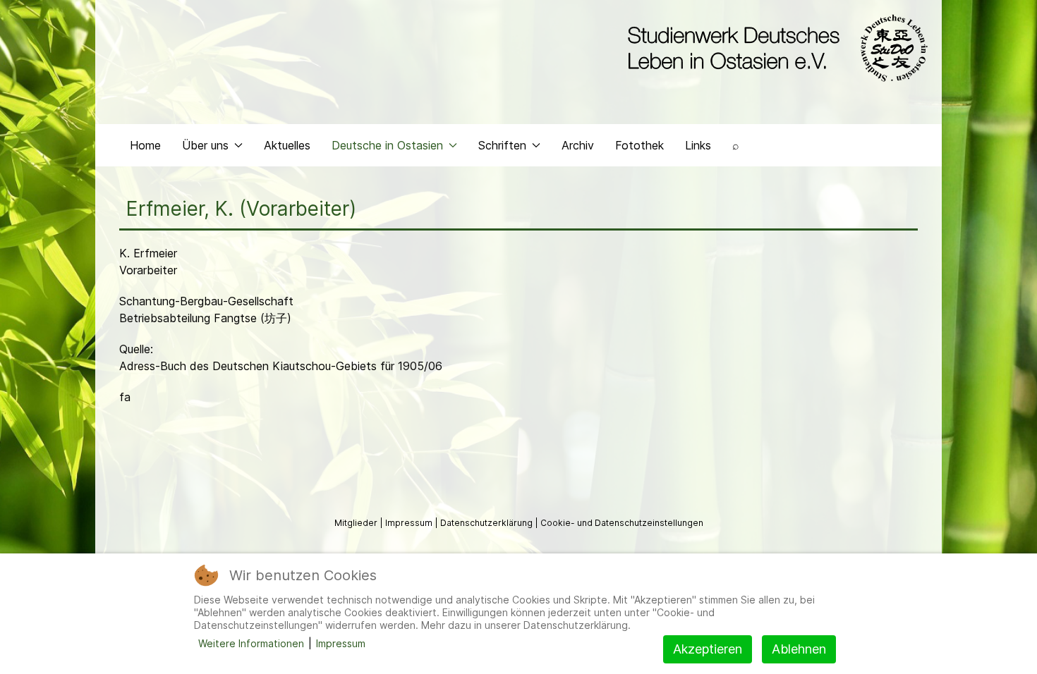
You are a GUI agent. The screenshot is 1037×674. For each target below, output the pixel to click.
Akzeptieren (707, 649)
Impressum (410, 522)
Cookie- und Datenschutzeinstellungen (621, 522)
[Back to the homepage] (774, 48)
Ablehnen (799, 649)
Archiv (578, 145)
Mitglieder (357, 522)
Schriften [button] (502, 145)
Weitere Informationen (251, 643)
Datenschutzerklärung (487, 522)
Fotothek (639, 145)
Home (145, 145)
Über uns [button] (205, 145)
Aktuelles (287, 145)
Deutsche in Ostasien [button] (387, 145)
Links (698, 145)
